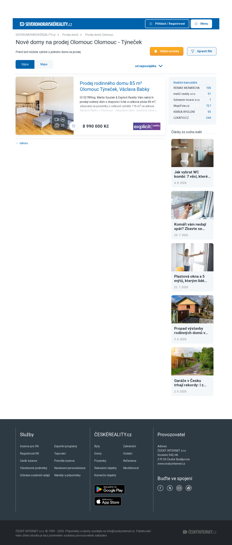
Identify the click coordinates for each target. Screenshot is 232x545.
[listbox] (148, 66)
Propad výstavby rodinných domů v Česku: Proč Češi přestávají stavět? (189, 330)
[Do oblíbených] (73, 126)
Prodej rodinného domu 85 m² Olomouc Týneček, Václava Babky (114, 86)
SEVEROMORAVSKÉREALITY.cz (36, 34)
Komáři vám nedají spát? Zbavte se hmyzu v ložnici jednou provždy (190, 226)
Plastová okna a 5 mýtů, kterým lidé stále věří (189, 278)
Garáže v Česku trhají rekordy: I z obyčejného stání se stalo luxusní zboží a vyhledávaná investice (191, 383)
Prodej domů (70, 34)
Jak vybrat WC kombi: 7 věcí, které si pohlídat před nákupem (191, 174)
